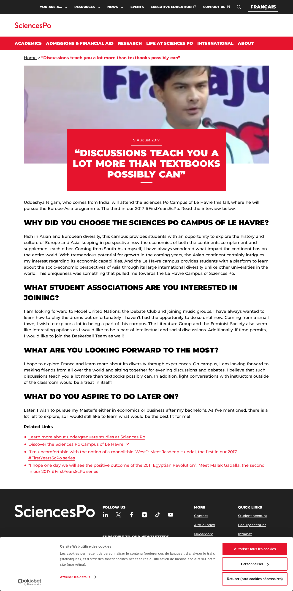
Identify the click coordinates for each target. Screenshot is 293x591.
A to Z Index (204, 525)
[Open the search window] (238, 7)
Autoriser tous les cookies (255, 549)
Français (263, 7)
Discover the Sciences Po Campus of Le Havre (75, 444)
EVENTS (137, 7)
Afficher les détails (75, 577)
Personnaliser (252, 564)
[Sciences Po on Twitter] (118, 515)
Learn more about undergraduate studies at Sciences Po (86, 437)
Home (30, 57)
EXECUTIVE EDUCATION (171, 7)
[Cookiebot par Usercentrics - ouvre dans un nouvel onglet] (30, 582)
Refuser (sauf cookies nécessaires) (255, 579)
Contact (201, 516)
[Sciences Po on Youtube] (171, 515)
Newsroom (203, 534)
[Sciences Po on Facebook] (131, 515)
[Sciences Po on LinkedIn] (105, 515)
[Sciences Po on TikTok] (157, 515)
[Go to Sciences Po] (33, 27)
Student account (252, 516)
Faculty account (252, 525)
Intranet (245, 534)
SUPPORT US (214, 7)
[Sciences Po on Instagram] (144, 515)
